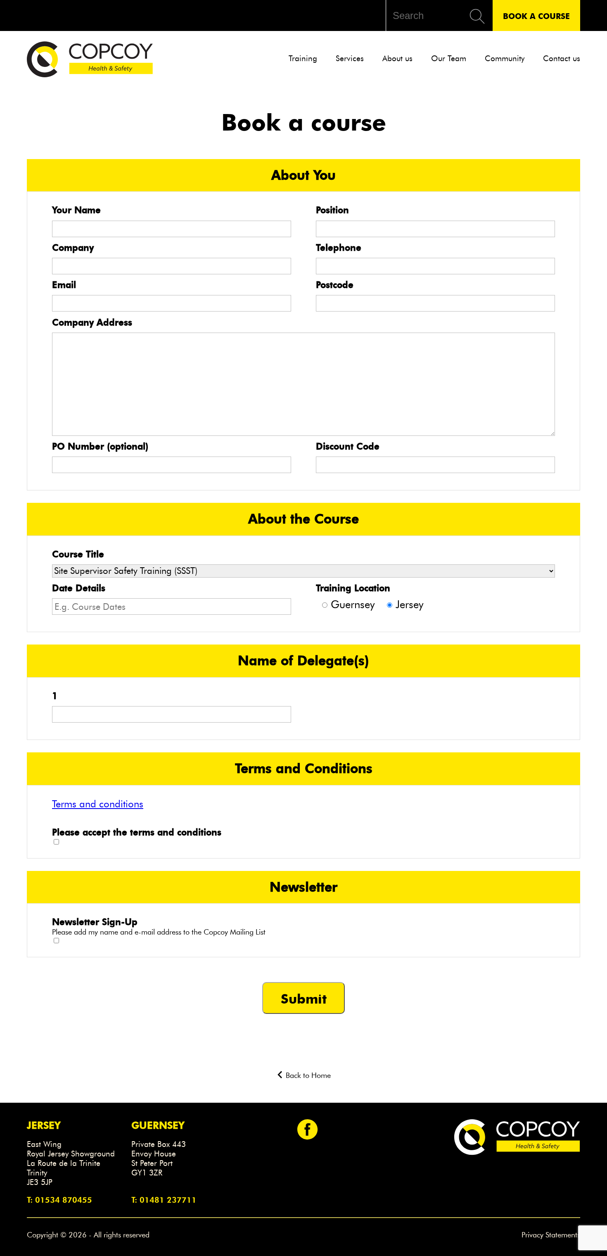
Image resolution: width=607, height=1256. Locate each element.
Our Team (448, 58)
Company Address (92, 322)
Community (504, 58)
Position (332, 210)
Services (350, 58)
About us (397, 58)
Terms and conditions (97, 804)
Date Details (78, 588)
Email (64, 284)
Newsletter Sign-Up (95, 922)
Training (303, 58)
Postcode (334, 284)
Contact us (561, 58)
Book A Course (536, 15)
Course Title (78, 554)
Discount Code (347, 446)
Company (73, 247)
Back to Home (307, 1075)
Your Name (76, 210)
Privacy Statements (551, 1234)
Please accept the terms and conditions (136, 832)
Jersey (409, 604)
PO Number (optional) (100, 446)
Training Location (353, 588)
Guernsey (353, 604)
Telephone (338, 247)
